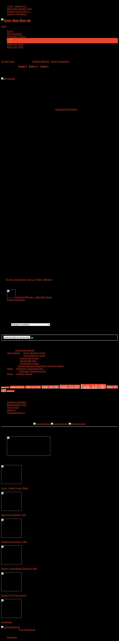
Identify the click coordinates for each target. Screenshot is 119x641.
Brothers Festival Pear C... (19, 11)
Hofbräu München (41, 61)
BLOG (10, 31)
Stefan (10, 368)
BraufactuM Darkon (29, 358)
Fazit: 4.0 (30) (93, 386)
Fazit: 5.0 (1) (10, 391)
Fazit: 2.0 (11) (17, 387)
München (47, 279)
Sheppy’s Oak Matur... (17, 14)
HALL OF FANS (15, 47)
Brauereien (6, 324)
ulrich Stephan (13, 353)
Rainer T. (33, 66)
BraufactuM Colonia (29, 363)
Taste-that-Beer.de (27, 629)
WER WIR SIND (15, 44)
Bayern (9, 279)
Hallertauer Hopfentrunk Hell (29, 368)
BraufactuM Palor (28, 361)
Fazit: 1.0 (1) (5, 387)
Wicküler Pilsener (24, 374)
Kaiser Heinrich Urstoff (34, 353)
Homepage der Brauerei (66, 109)
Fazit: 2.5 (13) (33, 387)
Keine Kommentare (60, 61)
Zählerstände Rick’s (16, 412)
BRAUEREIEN (14, 34)
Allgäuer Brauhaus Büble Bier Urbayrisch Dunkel (41, 366)
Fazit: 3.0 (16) (50, 386)
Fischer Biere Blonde (25, 350)
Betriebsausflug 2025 (16, 405)
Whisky (16, 42)
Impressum (12, 637)
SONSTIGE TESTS (16, 36)
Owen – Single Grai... (17, 6)
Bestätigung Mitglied (16, 402)
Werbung (11, 410)
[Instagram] (62, 313)
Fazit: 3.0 (31, 279)
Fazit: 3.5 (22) (69, 387)
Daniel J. (22, 66)
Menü (4, 26)
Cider (15, 39)
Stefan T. (44, 66)
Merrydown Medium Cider (19, 9)
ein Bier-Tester (8, 61)
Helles (39, 279)
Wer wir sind (13, 407)
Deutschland (19, 279)
